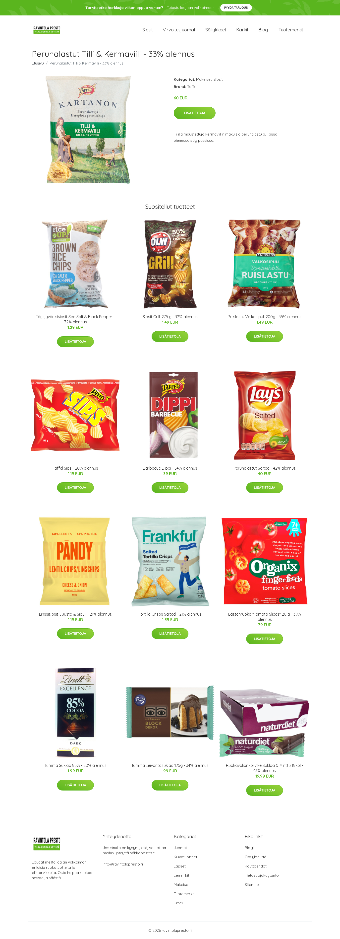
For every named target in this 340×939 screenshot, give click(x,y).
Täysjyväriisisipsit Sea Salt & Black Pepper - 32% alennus (75, 319)
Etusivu (38, 63)
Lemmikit (181, 875)
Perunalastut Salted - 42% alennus (264, 468)
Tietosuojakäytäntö (262, 875)
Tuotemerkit (291, 30)
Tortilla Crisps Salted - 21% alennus (170, 614)
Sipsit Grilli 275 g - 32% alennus (170, 316)
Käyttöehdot (256, 866)
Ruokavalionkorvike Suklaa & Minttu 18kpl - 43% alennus (264, 768)
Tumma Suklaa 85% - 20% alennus (76, 765)
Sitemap (252, 884)
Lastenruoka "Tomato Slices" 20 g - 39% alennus (264, 617)
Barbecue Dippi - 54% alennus (170, 468)
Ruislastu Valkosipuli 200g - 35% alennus (264, 316)
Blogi (263, 30)
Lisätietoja (194, 113)
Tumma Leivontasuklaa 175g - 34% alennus (170, 765)
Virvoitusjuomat (179, 30)
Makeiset (204, 79)
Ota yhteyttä (255, 857)
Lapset (180, 866)
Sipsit (147, 30)
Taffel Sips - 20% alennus (75, 468)
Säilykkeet (215, 30)
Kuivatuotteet (185, 857)
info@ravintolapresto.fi (123, 864)
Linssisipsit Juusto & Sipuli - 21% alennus (75, 614)
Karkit (242, 30)
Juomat (180, 847)
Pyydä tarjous (236, 7)
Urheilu (179, 903)
